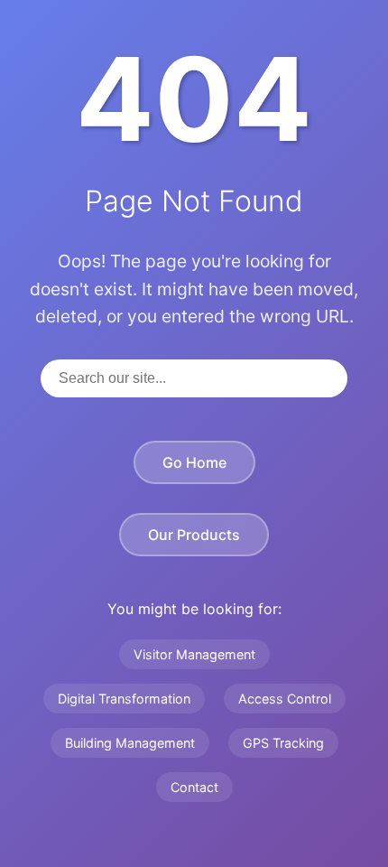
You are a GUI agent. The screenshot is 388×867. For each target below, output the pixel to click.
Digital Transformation (124, 698)
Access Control (284, 698)
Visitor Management (194, 654)
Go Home (194, 462)
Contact (194, 787)
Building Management (130, 742)
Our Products (194, 535)
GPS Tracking (283, 742)
